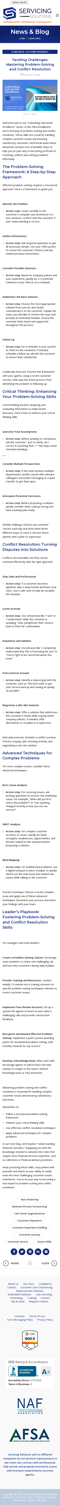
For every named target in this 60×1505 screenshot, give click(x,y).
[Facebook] (14, 1251)
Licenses (20, 1316)
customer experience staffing (29, 1227)
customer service (18, 1241)
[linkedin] (38, 1251)
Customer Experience (36, 51)
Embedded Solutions (19, 1294)
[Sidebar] (4, 456)
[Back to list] (30, 1263)
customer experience (29, 1220)
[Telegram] (46, 1251)
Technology (16, 1297)
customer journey (29, 1234)
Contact (11, 1287)
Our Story (28, 1283)
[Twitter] (22, 1251)
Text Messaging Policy (20, 1319)
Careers (45, 1297)
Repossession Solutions (30, 1290)
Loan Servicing (44, 1294)
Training (31, 1297)
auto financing (29, 1199)
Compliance (34, 38)
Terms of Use (37, 1316)
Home (22, 38)
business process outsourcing (29, 1206)
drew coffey (45, 1241)
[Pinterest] (30, 1251)
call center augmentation (29, 1213)
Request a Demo (38, 1301)
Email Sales (19, 2)
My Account (17, 1301)
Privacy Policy (45, 1319)
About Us (13, 1283)
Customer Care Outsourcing (36, 1287)
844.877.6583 (40, 2)
